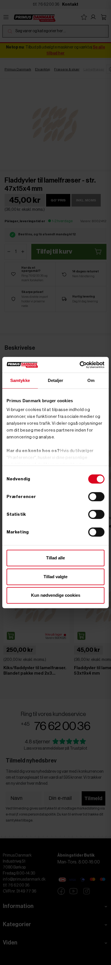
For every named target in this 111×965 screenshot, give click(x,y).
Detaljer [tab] (55, 380)
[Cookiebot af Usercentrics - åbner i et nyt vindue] (79, 365)
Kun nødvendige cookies (55, 595)
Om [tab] (90, 380)
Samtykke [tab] (20, 380)
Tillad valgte (55, 576)
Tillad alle (55, 557)
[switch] (96, 496)
